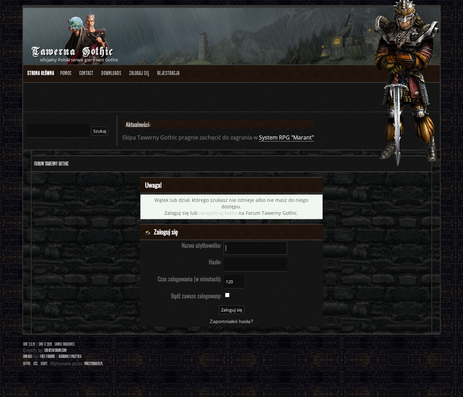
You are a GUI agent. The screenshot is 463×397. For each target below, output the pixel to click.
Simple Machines (65, 344)
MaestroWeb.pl (93, 363)
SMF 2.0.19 (29, 344)
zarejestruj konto (218, 213)
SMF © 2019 (45, 344)
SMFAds (27, 356)
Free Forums (47, 356)
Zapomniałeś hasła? (231, 321)
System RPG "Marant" (286, 137)
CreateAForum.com (55, 350)
